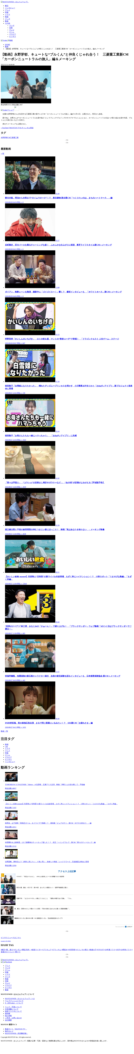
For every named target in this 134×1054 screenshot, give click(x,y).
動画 (6, 21)
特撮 (6, 12)
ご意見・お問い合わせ (13, 1018)
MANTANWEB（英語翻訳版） (16, 1033)
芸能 (11, 28)
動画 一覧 (4, 731)
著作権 (7, 1013)
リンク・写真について (13, 1007)
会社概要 (8, 1020)
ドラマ (7, 14)
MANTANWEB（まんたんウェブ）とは (20, 999)
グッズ (7, 19)
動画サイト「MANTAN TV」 (16, 1029)
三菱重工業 (14, 137)
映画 (6, 17)
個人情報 (8, 1016)
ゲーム (11, 32)
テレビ (11, 30)
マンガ (11, 25)
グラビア (12, 34)
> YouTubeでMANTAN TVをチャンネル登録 (17, 128)
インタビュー (10, 8)
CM (9, 137)
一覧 (2, 153)
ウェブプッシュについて (14, 1001)
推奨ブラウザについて (13, 1011)
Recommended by (120, 926)
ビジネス (12, 36)
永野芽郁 (4, 137)
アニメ (7, 10)
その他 (7, 23)
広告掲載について (11, 1009)
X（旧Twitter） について (14, 1003)
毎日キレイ (9, 1031)
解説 (6, 6)
